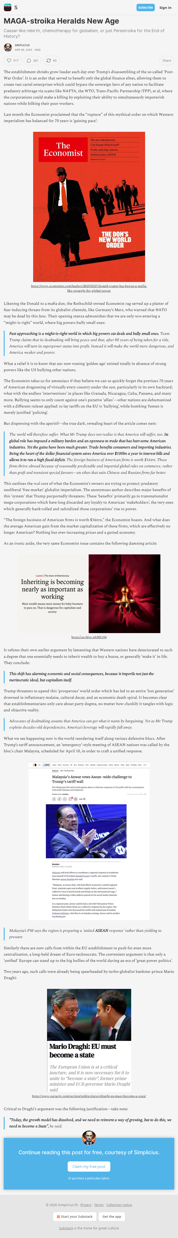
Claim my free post (89, 1166)
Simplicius (22, 45)
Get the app (111, 1216)
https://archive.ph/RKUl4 (88, 637)
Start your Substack (77, 1216)
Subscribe (145, 7)
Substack (66, 1228)
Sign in (165, 7)
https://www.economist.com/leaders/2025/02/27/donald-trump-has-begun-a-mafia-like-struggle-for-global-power (89, 288)
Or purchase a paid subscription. (89, 1178)
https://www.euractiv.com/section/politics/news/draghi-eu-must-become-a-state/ (89, 1096)
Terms (99, 1205)
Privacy (85, 1205)
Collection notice (119, 1205)
